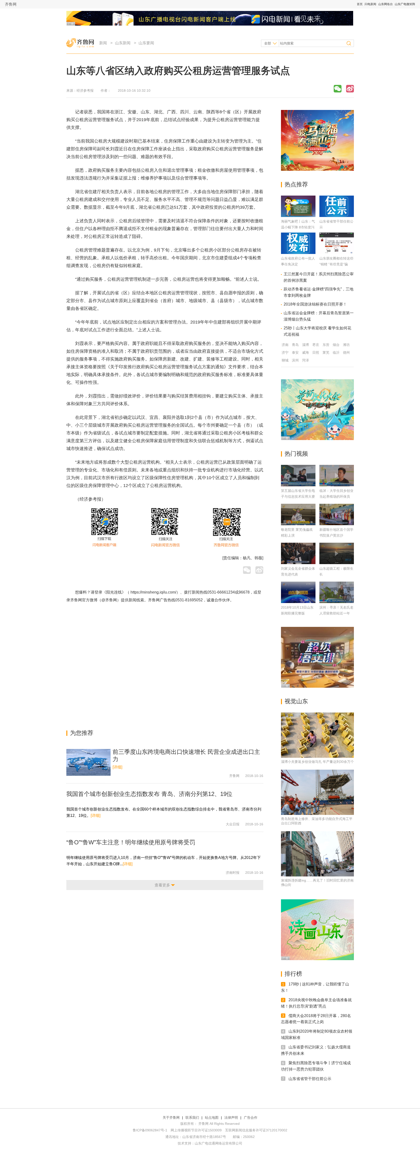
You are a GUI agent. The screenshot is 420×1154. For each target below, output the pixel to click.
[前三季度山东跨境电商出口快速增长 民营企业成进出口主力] (88, 762)
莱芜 (326, 352)
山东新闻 (123, 43)
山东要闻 (146, 43)
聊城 (285, 360)
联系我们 (192, 1117)
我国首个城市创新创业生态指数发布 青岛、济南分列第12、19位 (149, 794)
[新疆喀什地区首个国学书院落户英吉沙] (336, 514)
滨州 (295, 360)
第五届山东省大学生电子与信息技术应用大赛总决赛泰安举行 (298, 496)
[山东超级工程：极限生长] (336, 553)
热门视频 (296, 453)
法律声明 (231, 1117)
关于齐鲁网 (171, 1117)
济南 (285, 345)
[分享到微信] (337, 88)
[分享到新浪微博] (350, 88)
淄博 (305, 345)
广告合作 (250, 1117)
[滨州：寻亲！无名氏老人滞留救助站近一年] (336, 592)
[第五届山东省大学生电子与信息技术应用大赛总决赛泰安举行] (298, 475)
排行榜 (293, 973)
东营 (326, 345)
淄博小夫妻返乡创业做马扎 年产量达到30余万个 (317, 762)
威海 (305, 352)
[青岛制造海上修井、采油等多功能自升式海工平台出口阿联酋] (317, 792)
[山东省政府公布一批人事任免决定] (298, 253)
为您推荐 (81, 733)
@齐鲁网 (109, 600)
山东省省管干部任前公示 (310, 1078)
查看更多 (162, 885)
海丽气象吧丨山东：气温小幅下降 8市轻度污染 (298, 227)
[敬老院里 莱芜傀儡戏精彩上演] (298, 514)
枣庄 (315, 345)
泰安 (295, 352)
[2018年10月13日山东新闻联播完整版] (298, 592)
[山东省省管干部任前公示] (336, 216)
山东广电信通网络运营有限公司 (218, 1143)
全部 (267, 43)
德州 (346, 352)
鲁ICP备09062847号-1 (150, 1130)
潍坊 (346, 345)
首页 (360, 4)
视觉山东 (296, 701)
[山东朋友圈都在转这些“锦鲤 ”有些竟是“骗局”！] (336, 253)
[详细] (117, 767)
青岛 (295, 345)
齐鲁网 (11, 4)
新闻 (103, 43)
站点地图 (212, 1117)
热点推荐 (296, 184)
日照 (315, 352)
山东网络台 (385, 4)
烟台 (336, 345)
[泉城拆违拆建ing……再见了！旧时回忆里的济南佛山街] (317, 853)
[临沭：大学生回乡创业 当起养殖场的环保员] (336, 475)
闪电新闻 (370, 4)
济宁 (285, 352)
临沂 (336, 352)
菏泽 (305, 360)
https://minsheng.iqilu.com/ (153, 592)
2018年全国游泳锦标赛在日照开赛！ (315, 304)
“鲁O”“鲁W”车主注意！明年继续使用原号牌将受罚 (130, 842)
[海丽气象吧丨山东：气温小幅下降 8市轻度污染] (298, 216)
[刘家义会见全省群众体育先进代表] (298, 553)
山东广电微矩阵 (405, 4)
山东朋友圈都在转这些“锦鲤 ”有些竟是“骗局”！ (336, 264)
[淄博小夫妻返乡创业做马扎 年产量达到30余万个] (317, 735)
